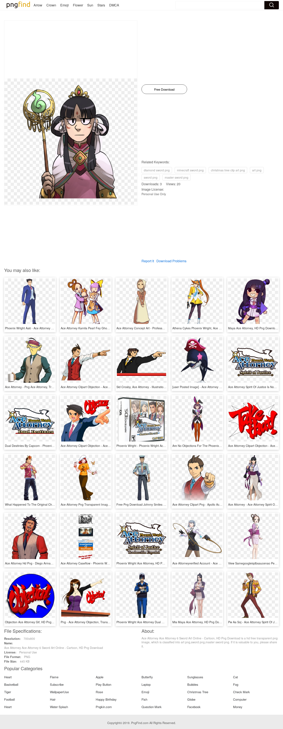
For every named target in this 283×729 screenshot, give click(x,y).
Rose (99, 692)
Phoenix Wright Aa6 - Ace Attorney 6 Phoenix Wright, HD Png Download (52, 328)
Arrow (38, 5)
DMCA (114, 5)
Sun (90, 5)
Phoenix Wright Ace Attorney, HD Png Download (147, 563)
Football (9, 699)
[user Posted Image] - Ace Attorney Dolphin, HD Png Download (213, 387)
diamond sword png (157, 170)
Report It (148, 261)
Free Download (164, 89)
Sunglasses (195, 677)
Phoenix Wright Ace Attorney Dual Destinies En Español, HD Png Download (165, 622)
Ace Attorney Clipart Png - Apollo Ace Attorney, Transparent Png (214, 504)
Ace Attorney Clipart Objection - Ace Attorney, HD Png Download (103, 446)
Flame (54, 677)
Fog (235, 684)
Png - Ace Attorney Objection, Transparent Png (91, 622)
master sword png (176, 177)
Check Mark (241, 692)
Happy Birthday (106, 699)
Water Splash (59, 707)
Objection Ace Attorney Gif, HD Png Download (35, 622)
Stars (101, 5)
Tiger (7, 692)
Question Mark (152, 707)
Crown (51, 5)
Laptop (146, 684)
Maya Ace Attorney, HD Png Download (253, 328)
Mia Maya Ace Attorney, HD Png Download (200, 622)
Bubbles (192, 684)
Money (237, 707)
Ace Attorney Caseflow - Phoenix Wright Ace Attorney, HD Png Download (108, 563)
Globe (191, 699)
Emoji (64, 5)
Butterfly (147, 677)
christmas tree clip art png (228, 170)
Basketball (11, 684)
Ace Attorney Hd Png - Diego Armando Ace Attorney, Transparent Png (51, 563)
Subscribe (57, 684)
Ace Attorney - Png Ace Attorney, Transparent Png (38, 387)
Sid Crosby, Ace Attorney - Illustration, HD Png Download (153, 387)
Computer (240, 699)
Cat (235, 677)
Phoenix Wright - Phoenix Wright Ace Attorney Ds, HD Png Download (161, 446)
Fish (144, 699)
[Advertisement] (70, 49)
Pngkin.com (104, 707)
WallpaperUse (59, 692)
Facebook (194, 707)
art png (256, 170)
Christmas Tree (197, 692)
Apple (99, 677)
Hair (53, 699)
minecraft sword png (190, 170)
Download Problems (171, 261)
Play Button (103, 684)
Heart (8, 677)
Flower (78, 5)
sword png (150, 177)
